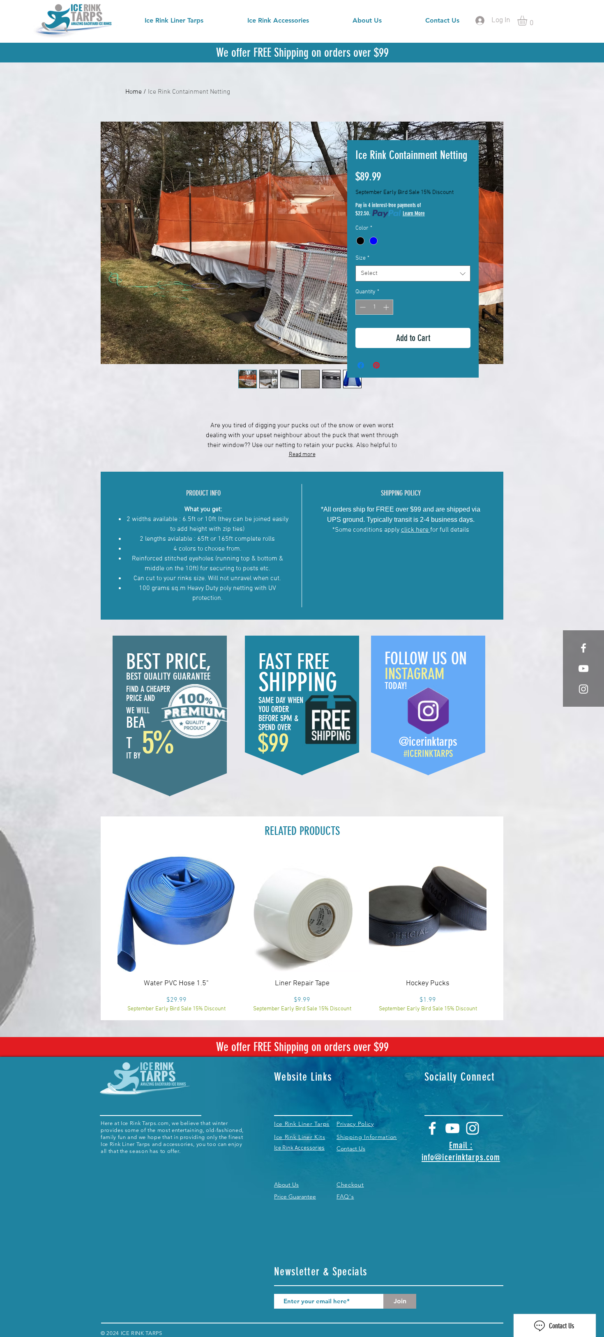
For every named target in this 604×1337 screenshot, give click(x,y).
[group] (302, 934)
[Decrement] (362, 307)
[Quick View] (176, 913)
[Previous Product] (106, 912)
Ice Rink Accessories (299, 1148)
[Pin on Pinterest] (376, 365)
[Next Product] (498, 912)
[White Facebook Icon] (583, 648)
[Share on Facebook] (361, 365)
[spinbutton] (374, 307)
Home (133, 92)
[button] (528, 20)
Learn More (414, 213)
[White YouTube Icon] (452, 1128)
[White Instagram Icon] (583, 689)
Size (362, 258)
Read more (302, 454)
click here (415, 530)
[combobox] (412, 273)
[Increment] (387, 307)
